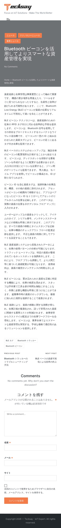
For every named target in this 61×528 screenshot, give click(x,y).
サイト (7, 472)
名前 (7, 442)
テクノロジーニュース (30, 35)
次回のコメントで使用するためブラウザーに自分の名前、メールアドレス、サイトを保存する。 (29, 491)
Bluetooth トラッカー (27, 340)
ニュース (11, 35)
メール (8, 457)
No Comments (10, 66)
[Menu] (8, 19)
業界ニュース (13, 41)
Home (7, 80)
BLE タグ (9, 340)
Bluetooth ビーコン (14, 346)
